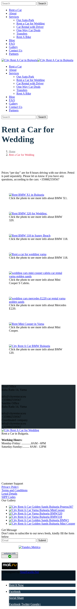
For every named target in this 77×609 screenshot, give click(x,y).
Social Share (16, 597)
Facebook (15, 591)
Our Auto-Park (25, 20)
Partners (14, 53)
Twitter (25, 604)
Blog (12, 40)
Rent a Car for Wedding (30, 23)
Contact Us (15, 50)
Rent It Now (16, 585)
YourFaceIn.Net (29, 572)
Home (12, 151)
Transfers (21, 33)
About (12, 13)
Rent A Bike (23, 37)
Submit (42, 540)
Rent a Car (15, 10)
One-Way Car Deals (28, 30)
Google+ (35, 604)
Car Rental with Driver (30, 26)
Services (14, 16)
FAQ (12, 43)
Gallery (13, 47)
